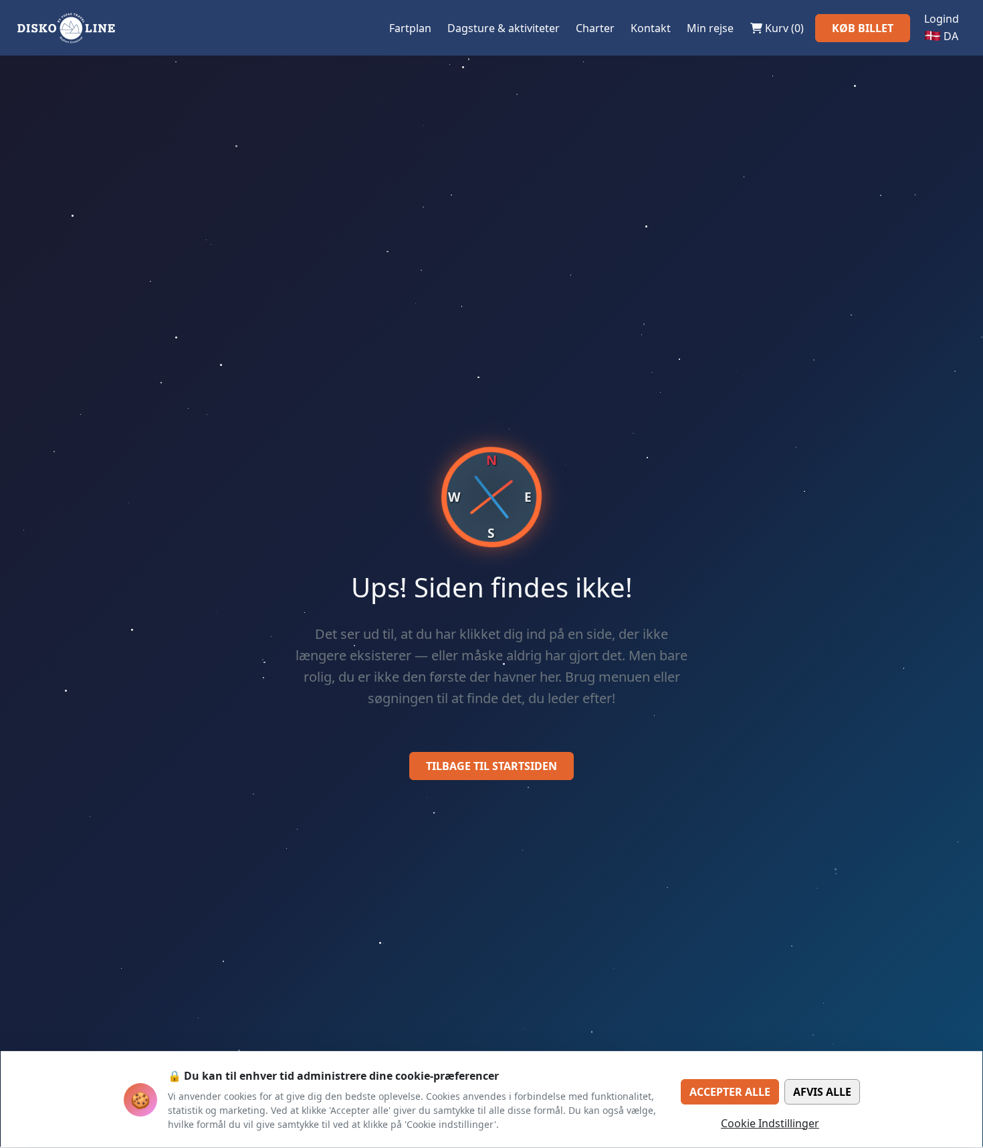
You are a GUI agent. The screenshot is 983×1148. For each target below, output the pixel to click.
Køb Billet (862, 28)
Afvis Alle (822, 1091)
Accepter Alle (729, 1091)
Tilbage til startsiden (491, 766)
